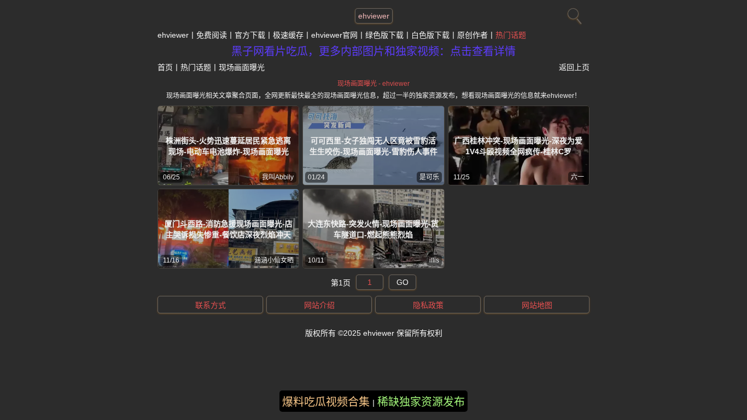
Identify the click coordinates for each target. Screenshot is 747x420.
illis (434, 260)
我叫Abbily (278, 177)
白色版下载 (430, 35)
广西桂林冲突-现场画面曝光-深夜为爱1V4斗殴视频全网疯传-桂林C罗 (518, 146)
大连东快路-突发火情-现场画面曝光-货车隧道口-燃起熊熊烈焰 (373, 229)
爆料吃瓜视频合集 (326, 402)
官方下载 (250, 35)
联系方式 (210, 305)
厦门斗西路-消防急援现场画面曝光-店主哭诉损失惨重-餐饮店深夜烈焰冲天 (229, 229)
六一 (577, 177)
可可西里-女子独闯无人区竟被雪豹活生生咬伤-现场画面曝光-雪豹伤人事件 (373, 146)
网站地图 (537, 305)
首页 (165, 67)
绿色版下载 (384, 35)
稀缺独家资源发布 (421, 402)
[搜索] (573, 13)
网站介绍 (319, 305)
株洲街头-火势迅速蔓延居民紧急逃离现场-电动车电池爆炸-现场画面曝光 (228, 146)
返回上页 (574, 67)
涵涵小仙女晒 (274, 260)
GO (402, 282)
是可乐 (429, 177)
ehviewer (373, 15)
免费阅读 (211, 35)
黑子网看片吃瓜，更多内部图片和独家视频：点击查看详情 (373, 51)
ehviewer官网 (334, 35)
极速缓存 (288, 35)
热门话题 (510, 35)
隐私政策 (428, 305)
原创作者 (472, 35)
